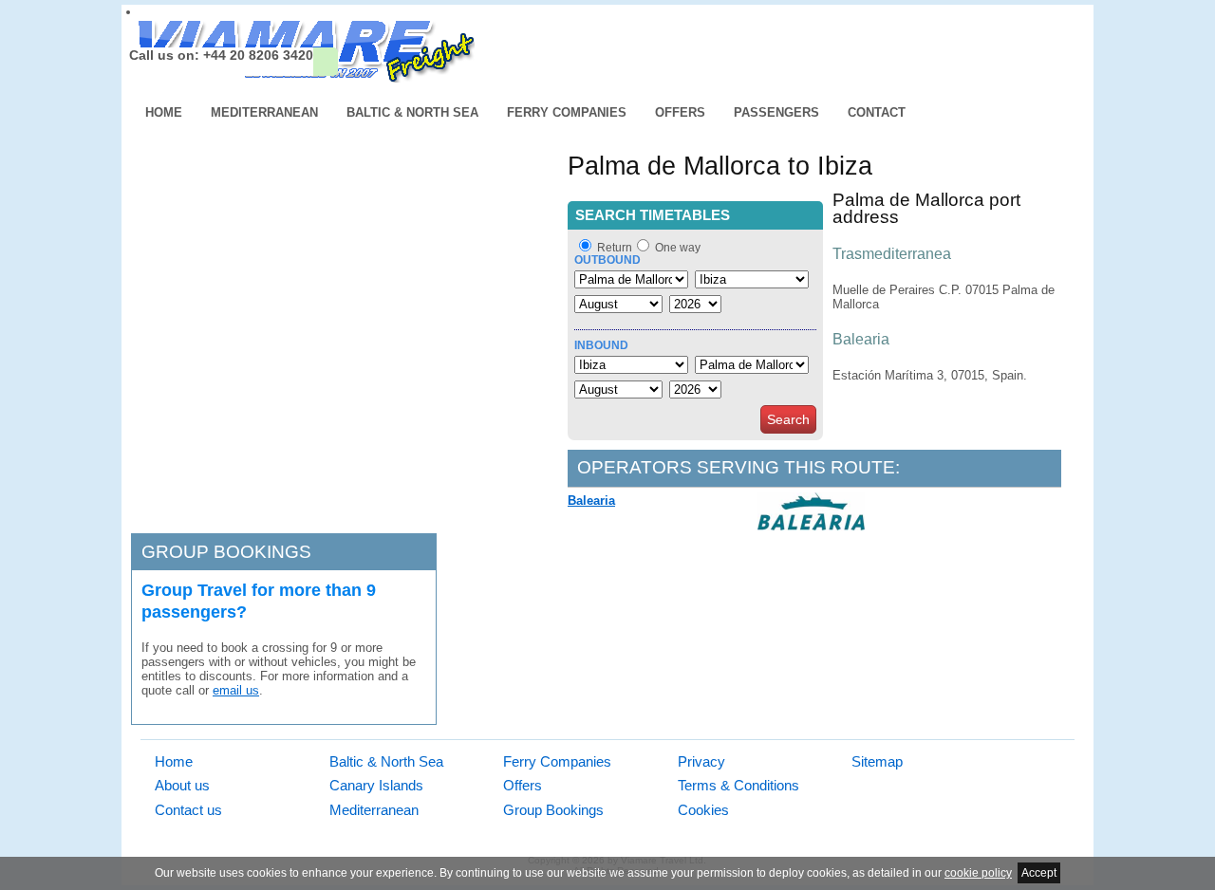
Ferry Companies (566, 112)
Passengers (776, 112)
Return (614, 247)
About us (182, 785)
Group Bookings (553, 810)
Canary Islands (376, 785)
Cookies (703, 810)
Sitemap (877, 761)
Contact (877, 112)
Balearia (591, 500)
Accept (1038, 873)
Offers (680, 112)
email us (236, 690)
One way (678, 247)
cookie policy (978, 873)
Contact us (188, 810)
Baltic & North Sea (412, 112)
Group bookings (226, 552)
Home (163, 112)
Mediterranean (264, 112)
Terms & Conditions (738, 785)
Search (788, 419)
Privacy (701, 761)
